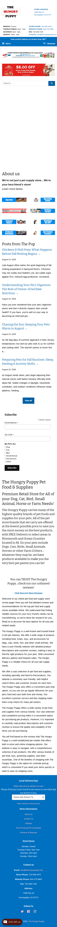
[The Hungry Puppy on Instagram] (34, 912)
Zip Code (9, 434)
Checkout (51, 43)
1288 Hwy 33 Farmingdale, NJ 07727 (42, 12)
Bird (8, 453)
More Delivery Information (28, 803)
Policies (28, 823)
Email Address (11, 422)
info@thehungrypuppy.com (42, 34)
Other (8, 462)
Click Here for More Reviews (29, 593)
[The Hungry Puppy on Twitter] (22, 912)
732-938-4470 (40, 26)
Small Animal (11, 456)
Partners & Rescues (28, 832)
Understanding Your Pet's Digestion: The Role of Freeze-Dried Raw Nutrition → (26, 289)
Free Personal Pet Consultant (28, 828)
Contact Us (28, 819)
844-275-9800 (41, 29)
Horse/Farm (11, 459)
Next (49, 70)
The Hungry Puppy (36, 921)
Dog (8, 447)
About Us (28, 814)
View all (28, 400)
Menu (8, 44)
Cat (7, 450)
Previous (8, 70)
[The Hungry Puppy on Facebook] (28, 912)
